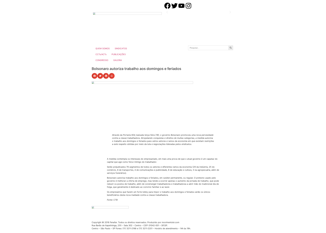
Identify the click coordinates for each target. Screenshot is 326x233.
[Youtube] (181, 6)
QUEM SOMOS (103, 48)
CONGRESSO (102, 60)
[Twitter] (174, 6)
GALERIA (117, 60)
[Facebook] (167, 6)
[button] (167, 12)
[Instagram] (188, 6)
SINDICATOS (121, 48)
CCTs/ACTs (101, 54)
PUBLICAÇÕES (119, 54)
